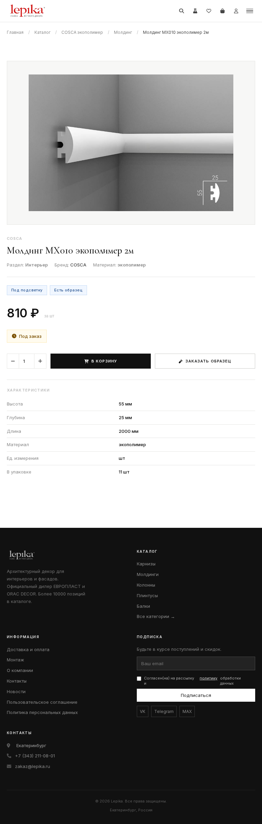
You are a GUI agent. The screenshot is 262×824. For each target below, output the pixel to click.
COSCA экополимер (82, 32)
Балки (143, 606)
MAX (187, 711)
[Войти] (236, 10)
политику (208, 678)
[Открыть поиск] (181, 10)
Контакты (17, 681)
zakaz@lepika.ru (32, 766)
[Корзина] (222, 10)
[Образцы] (195, 10)
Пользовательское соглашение (42, 702)
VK (142, 711)
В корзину (104, 361)
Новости (16, 691)
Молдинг (123, 32)
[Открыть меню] (249, 10)
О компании (20, 670)
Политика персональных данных (42, 712)
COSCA (78, 264)
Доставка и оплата (28, 649)
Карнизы (146, 563)
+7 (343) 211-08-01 (35, 755)
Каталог (42, 32)
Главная (15, 32)
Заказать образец (209, 361)
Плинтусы (147, 595)
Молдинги (148, 574)
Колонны (146, 585)
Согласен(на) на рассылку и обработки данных (192, 681)
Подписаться (196, 695)
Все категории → (156, 616)
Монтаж (15, 659)
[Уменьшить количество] (13, 361)
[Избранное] (208, 10)
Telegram (164, 711)
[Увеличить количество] (40, 361)
